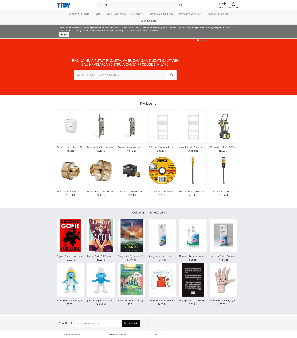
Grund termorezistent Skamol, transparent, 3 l (80, 147)
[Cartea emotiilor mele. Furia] (162, 280)
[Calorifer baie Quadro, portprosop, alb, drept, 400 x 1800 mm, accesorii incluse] (162, 127)
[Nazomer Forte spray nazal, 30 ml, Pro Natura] (193, 235)
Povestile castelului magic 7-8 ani (135, 300)
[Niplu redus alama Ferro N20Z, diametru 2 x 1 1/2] (70, 171)
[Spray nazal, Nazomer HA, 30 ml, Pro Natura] (162, 235)
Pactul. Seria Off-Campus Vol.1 (103, 256)
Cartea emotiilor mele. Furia (162, 300)
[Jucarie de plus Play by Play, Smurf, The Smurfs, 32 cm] (101, 280)
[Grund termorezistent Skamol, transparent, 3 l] (70, 127)
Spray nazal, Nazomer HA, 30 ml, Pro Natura (171, 256)
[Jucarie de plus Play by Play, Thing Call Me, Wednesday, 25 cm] (223, 280)
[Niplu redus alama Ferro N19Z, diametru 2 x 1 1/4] (101, 171)
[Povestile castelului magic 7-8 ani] (131, 280)
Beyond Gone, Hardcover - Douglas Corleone (79, 256)
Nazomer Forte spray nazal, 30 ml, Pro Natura (202, 256)
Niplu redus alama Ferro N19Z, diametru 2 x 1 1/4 (113, 191)
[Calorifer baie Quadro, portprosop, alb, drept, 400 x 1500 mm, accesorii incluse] (193, 127)
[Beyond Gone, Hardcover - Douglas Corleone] (70, 235)
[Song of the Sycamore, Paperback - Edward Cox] (131, 235)
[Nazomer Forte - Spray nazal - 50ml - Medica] (223, 235)
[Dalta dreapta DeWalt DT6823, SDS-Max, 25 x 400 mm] (193, 171)
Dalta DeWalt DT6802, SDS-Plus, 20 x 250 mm (233, 191)
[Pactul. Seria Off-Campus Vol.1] (101, 235)
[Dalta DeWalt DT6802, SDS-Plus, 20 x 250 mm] (223, 171)
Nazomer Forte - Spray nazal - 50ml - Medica (233, 256)
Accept (64, 34)
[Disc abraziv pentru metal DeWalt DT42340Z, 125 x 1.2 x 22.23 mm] (162, 171)
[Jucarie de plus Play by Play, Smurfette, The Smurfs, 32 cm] (70, 280)
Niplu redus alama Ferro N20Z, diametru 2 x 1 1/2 (82, 191)
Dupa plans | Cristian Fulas (193, 300)
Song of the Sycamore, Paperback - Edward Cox (142, 256)
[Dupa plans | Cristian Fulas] (193, 280)
